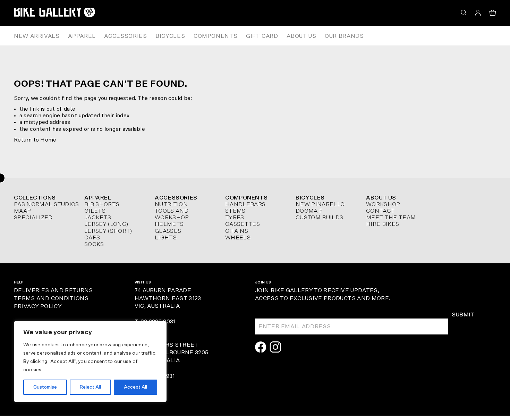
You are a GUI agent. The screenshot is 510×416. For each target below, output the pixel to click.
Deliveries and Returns (53, 290)
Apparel (81, 36)
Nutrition (171, 204)
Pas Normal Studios (46, 204)
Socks (94, 244)
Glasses (168, 231)
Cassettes (242, 224)
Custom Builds (319, 217)
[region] (90, 361)
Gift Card (262, 36)
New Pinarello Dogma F (320, 208)
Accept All (135, 387)
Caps (92, 237)
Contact (380, 211)
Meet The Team (391, 217)
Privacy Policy (37, 306)
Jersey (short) (108, 231)
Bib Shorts (101, 204)
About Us (301, 36)
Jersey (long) (106, 224)
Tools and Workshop (172, 214)
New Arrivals (37, 36)
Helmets (169, 224)
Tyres (234, 217)
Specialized (33, 217)
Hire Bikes (382, 224)
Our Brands (344, 36)
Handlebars (245, 204)
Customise (45, 387)
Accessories (125, 36)
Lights (166, 237)
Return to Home (35, 140)
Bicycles (170, 36)
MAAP (22, 211)
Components (215, 36)
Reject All (90, 387)
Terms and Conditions (51, 298)
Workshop (383, 204)
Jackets (97, 217)
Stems (235, 211)
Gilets (94, 211)
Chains (236, 231)
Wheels (237, 237)
